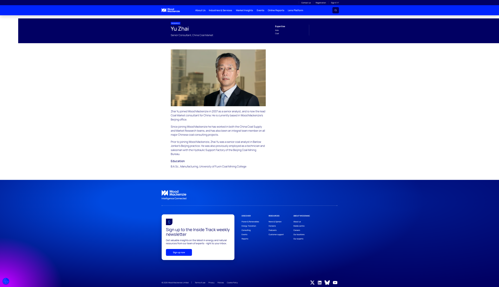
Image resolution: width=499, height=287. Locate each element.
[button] (335, 10)
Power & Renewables (250, 221)
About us (297, 221)
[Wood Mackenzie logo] (171, 10)
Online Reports (276, 10)
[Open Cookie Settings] (6, 281)
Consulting (246, 230)
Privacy (211, 282)
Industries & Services (220, 10)
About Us (200, 10)
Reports (245, 238)
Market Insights (244, 10)
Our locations (298, 234)
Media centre (298, 226)
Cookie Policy (232, 282)
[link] (249, 195)
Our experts (298, 238)
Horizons (272, 226)
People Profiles (166, 17)
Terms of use (200, 282)
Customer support (276, 234)
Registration (321, 2)
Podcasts (273, 230)
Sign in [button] (335, 2)
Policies (221, 282)
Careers (296, 230)
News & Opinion (275, 221)
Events (260, 10)
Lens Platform (295, 10)
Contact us (306, 2)
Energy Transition (249, 226)
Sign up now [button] (179, 252)
